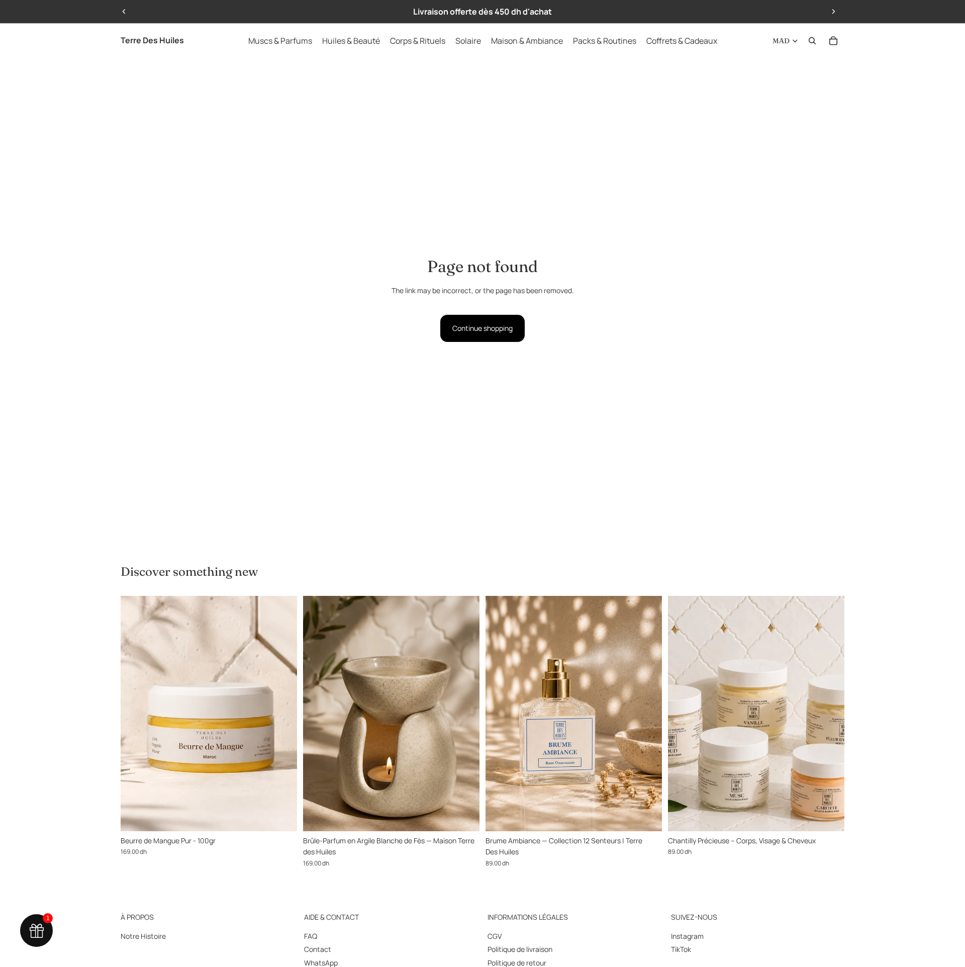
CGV (495, 936)
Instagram (687, 936)
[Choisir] (646, 816)
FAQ (310, 936)
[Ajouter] (281, 816)
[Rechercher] (812, 41)
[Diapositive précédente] (124, 12)
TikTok (681, 949)
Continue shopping (482, 328)
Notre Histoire (143, 936)
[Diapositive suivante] (833, 12)
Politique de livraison (520, 949)
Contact (317, 949)
